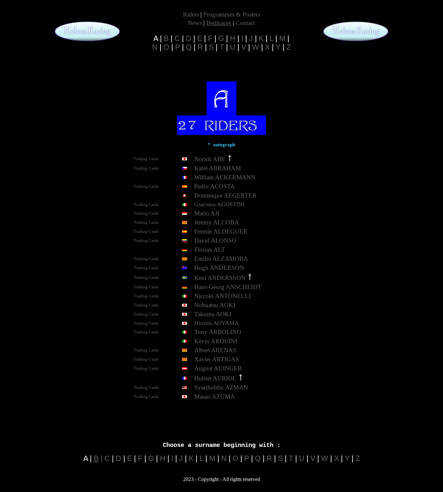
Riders (191, 14)
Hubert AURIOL (215, 378)
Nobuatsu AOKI (214, 305)
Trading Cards (146, 204)
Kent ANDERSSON (219, 277)
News (195, 22)
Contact (245, 22)
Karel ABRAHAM (217, 168)
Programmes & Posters (231, 14)
